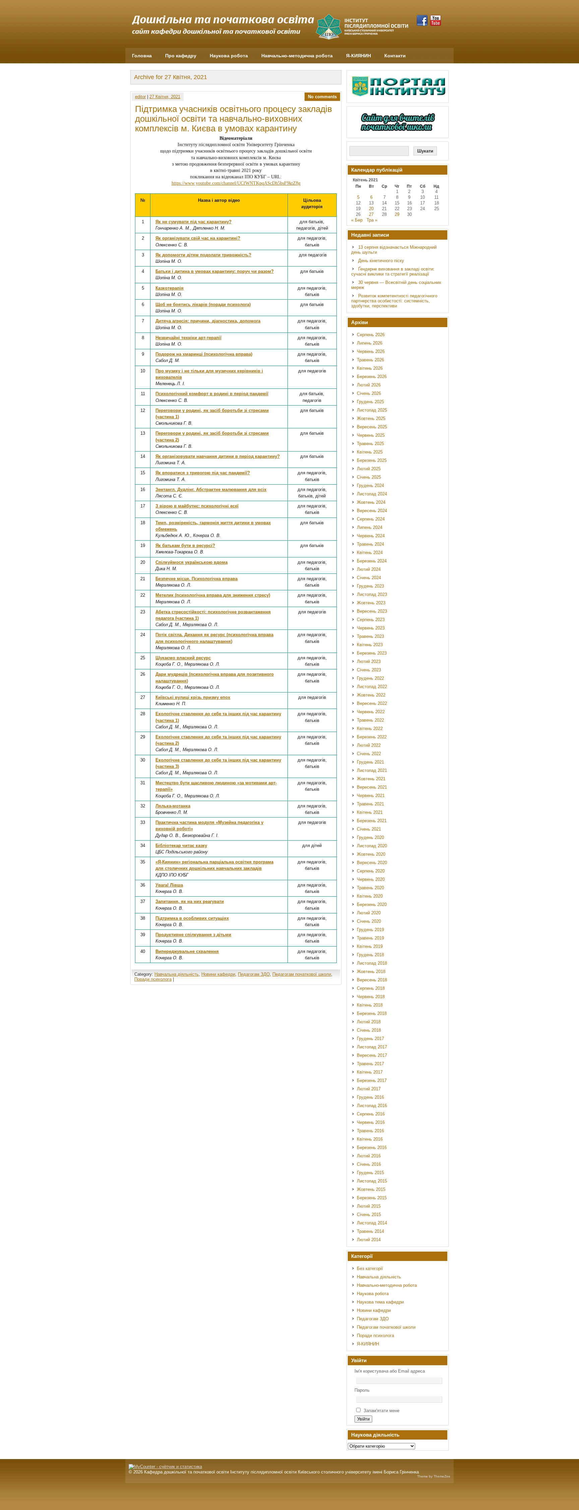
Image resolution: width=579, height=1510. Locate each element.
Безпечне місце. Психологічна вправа (196, 578)
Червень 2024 (371, 535)
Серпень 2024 (371, 519)
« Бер (357, 220)
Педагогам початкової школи (301, 974)
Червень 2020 (371, 879)
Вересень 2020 (372, 862)
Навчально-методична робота (297, 55)
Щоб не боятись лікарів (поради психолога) (203, 304)
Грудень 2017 (370, 1038)
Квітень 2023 (370, 644)
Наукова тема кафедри (380, 1302)
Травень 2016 (370, 1130)
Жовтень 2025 (371, 418)
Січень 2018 (369, 1030)
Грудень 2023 (370, 586)
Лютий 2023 (369, 661)
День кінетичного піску (381, 260)
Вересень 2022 (372, 703)
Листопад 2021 (372, 770)
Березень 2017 (372, 1080)
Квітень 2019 (370, 946)
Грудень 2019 (370, 929)
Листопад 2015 (372, 1181)
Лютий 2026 (369, 384)
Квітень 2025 (370, 452)
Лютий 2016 (369, 1155)
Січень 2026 (369, 393)
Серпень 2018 (371, 988)
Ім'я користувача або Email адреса (390, 1371)
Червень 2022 (371, 711)
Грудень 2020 (370, 837)
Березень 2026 (372, 376)
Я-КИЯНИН (358, 55)
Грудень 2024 (370, 485)
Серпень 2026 (371, 334)
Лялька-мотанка (172, 805)
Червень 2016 (371, 1122)
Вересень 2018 (372, 979)
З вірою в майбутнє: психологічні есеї (197, 505)
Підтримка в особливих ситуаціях (192, 918)
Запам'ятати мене (381, 1410)
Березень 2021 (372, 820)
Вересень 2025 (372, 426)
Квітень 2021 (370, 812)
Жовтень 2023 (371, 602)
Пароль (362, 1390)
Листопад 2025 (372, 410)
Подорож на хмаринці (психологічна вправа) (203, 354)
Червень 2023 (371, 627)
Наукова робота (229, 55)
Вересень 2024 (372, 510)
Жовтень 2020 (371, 854)
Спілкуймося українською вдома (191, 562)
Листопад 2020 (372, 845)
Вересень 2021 (372, 787)
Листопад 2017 (372, 1046)
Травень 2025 (370, 443)
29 (397, 214)
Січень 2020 (369, 921)
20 (371, 208)
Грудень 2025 (370, 401)
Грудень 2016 (370, 1097)
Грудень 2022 (370, 678)
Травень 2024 (370, 544)
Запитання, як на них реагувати (189, 901)
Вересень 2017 (372, 1055)
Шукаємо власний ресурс (183, 657)
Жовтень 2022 (371, 695)
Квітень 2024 (370, 552)
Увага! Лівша (169, 885)
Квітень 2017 (370, 1072)
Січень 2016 (369, 1164)
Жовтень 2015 (371, 1189)
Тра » (372, 220)
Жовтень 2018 (371, 971)
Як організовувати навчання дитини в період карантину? (217, 456)
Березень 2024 (372, 560)
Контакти (395, 55)
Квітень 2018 (370, 1005)
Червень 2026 (371, 351)
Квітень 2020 (370, 896)
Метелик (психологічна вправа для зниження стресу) (212, 595)
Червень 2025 (371, 435)
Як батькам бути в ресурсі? (185, 545)
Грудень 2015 (370, 1172)
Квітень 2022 (370, 728)
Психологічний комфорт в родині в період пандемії (211, 393)
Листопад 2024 (372, 493)
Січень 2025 (369, 477)
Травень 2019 (370, 938)
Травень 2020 (370, 887)
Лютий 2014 (369, 1239)
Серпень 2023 (371, 619)
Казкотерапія (169, 288)
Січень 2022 (369, 753)
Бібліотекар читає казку (181, 845)
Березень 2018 (372, 1013)
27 (371, 214)
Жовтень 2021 (371, 778)
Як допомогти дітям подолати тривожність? (203, 254)
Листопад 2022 (372, 686)
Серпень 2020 (371, 870)
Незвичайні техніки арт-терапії (188, 337)
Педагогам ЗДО (254, 974)
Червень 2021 (371, 795)
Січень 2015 (369, 1214)
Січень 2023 (369, 669)
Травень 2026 (370, 359)
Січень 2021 (369, 829)
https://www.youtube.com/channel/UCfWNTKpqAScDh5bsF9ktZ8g (236, 183)
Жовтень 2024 (371, 502)
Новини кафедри (218, 974)
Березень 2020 (372, 904)
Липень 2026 (369, 343)
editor (140, 96)
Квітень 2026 (370, 368)
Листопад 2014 (372, 1222)
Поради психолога (153, 979)
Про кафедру (180, 55)
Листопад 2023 (372, 594)
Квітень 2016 (370, 1139)
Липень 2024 (369, 527)
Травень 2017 (370, 1063)
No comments (322, 96)
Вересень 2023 (372, 611)
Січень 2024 (369, 577)
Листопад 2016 (372, 1105)
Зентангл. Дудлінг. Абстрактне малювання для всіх (210, 489)
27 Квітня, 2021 (164, 96)
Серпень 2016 (371, 1113)
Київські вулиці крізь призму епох (192, 697)
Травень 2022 (370, 720)
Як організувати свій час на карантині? (197, 238)
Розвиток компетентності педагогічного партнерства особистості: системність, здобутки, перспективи (394, 300)
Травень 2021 (370, 803)
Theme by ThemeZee (433, 1476)
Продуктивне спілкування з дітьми (193, 934)
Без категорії (370, 1268)
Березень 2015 (372, 1197)
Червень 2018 (371, 996)
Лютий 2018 (369, 1021)
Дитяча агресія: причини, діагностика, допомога (207, 320)
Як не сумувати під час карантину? (193, 221)
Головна (142, 55)
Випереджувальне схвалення (187, 951)
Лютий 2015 (369, 1206)
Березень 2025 (372, 460)
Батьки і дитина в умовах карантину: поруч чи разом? (214, 271)
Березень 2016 (372, 1147)
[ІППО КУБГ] (399, 86)
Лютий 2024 (369, 569)
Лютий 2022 (369, 745)
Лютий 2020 (369, 912)
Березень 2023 (372, 653)
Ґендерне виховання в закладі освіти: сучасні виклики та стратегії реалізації (393, 271)
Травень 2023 (370, 636)
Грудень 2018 (370, 954)
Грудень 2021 (370, 762)
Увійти (363, 1419)
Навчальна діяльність (176, 974)
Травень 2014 (370, 1231)
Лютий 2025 (369, 468)
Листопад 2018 (372, 963)
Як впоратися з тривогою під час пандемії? (202, 472)
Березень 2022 (372, 736)
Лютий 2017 (369, 1088)
